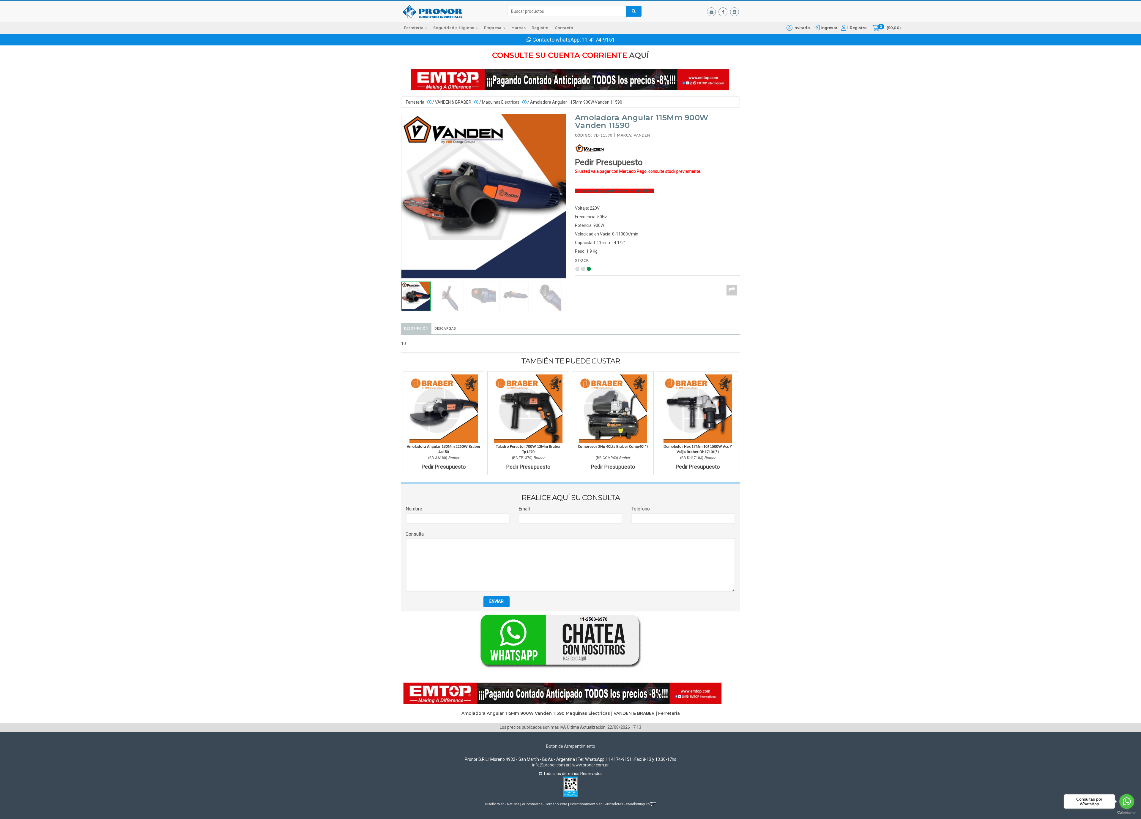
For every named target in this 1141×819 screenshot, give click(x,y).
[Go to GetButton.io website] (1126, 813)
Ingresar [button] (829, 28)
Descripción (416, 329)
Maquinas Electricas (500, 102)
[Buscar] (634, 11)
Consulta (415, 534)
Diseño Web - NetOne (502, 804)
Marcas (518, 28)
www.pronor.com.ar (590, 765)
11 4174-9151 (598, 40)
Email (524, 509)
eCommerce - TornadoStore (544, 804)
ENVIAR (496, 601)
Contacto (564, 28)
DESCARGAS (445, 329)
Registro (858, 28)
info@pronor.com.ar (551, 765)
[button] (711, 12)
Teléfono (640, 509)
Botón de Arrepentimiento (570, 746)
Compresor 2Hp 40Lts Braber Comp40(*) (613, 447)
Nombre (414, 509)
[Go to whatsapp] (1126, 801)
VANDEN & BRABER (453, 102)
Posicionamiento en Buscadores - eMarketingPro (610, 804)
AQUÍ (639, 55)
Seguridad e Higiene (454, 28)
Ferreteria (414, 28)
